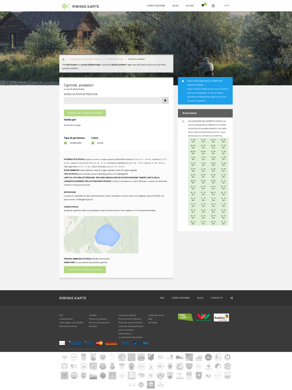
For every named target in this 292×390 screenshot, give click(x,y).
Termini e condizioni (98, 319)
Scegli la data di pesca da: (81, 94)
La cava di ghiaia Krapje (74, 89)
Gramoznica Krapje (115, 59)
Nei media (152, 322)
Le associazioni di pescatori (131, 337)
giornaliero (76, 143)
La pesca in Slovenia (127, 315)
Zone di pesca (125, 333)
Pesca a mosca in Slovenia (130, 319)
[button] (213, 5)
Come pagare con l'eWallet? (71, 322)
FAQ (162, 297)
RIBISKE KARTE (85, 6)
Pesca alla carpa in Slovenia (130, 322)
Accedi (190, 5)
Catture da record (156, 315)
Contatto (217, 297)
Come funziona (156, 5)
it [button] (226, 5)
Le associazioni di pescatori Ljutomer (85, 59)
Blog (175, 5)
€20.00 (100, 143)
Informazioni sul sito (68, 326)
